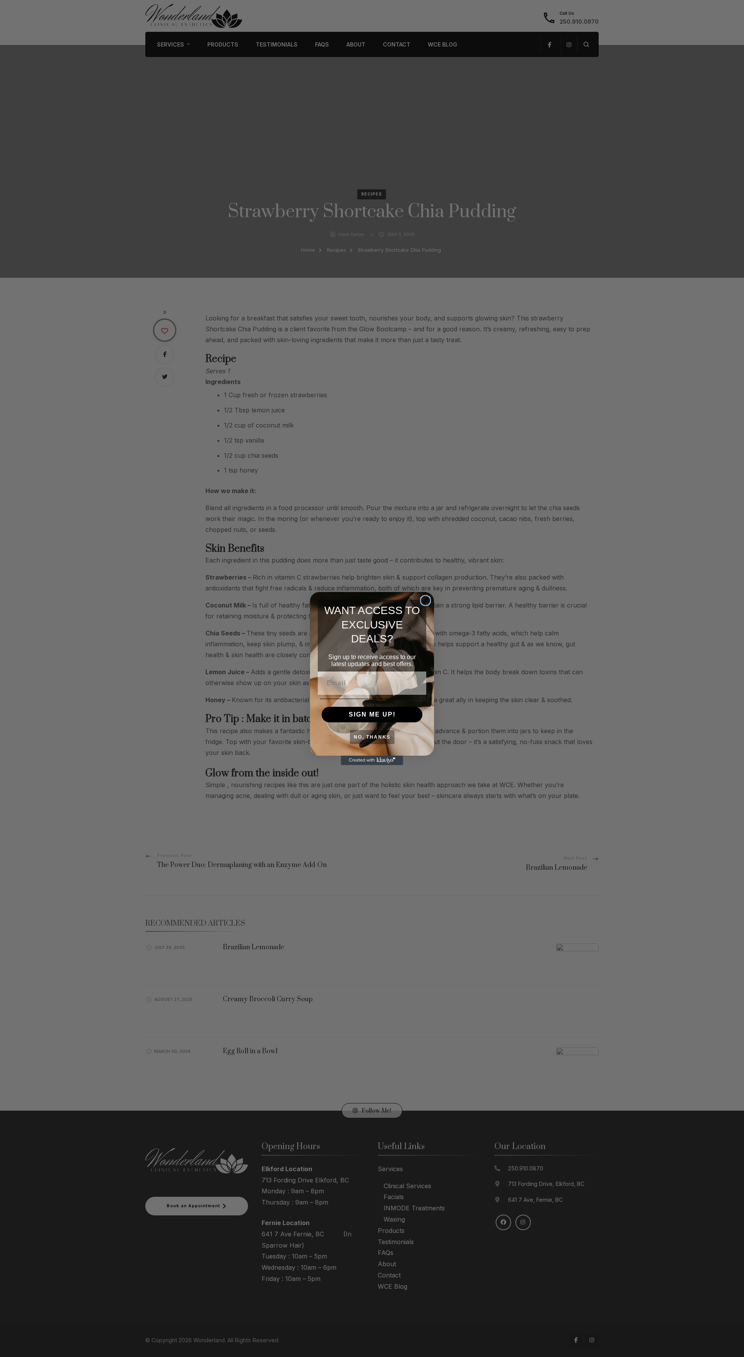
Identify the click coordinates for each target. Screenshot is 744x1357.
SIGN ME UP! (372, 714)
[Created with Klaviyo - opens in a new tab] (372, 760)
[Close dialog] (425, 600)
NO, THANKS (372, 737)
